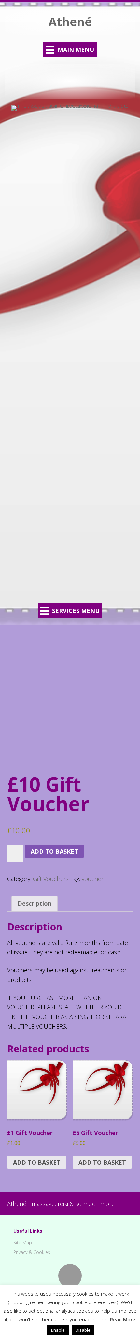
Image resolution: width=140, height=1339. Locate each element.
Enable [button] (58, 1330)
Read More (122, 1319)
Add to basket (54, 851)
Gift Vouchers (51, 879)
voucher (93, 879)
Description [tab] (34, 903)
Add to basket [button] (37, 1162)
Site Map (22, 1243)
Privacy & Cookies (31, 1252)
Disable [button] (83, 1330)
